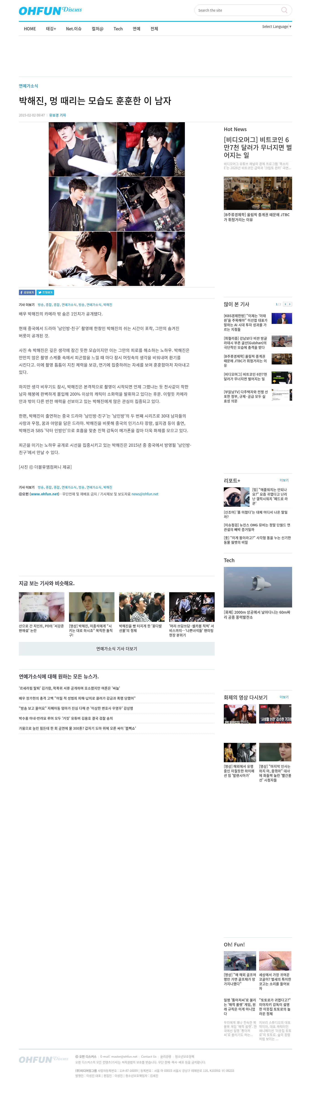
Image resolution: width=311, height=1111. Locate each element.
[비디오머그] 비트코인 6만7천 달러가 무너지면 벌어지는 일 (258, 147)
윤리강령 (166, 1056)
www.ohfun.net (44, 493)
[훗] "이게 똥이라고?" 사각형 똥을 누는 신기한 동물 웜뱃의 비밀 (257, 540)
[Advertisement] (155, 61)
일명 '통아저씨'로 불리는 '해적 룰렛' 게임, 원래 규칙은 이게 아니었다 (240, 1006)
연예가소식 (28, 86)
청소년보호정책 (184, 1056)
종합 (49, 304)
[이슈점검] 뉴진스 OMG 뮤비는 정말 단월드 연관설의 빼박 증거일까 (257, 527)
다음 (289, 304)
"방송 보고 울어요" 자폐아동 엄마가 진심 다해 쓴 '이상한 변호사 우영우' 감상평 (76, 708)
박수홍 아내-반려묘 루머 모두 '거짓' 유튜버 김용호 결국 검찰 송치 (66, 718)
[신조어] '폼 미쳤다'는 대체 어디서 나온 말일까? (256, 514)
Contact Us (149, 1056)
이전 (285, 304)
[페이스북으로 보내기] (27, 293)
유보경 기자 (57, 115)
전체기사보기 (282, 1060)
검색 (286, 10)
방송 (41, 304)
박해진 (107, 304)
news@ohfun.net (145, 493)
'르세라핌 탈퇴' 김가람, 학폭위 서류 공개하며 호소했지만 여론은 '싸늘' (69, 688)
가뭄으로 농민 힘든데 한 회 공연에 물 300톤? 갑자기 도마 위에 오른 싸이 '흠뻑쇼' (77, 728)
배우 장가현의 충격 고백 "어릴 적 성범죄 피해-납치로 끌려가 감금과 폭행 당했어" (77, 698)
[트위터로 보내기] (45, 293)
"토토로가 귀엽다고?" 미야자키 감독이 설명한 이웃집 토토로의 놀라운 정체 (275, 1006)
